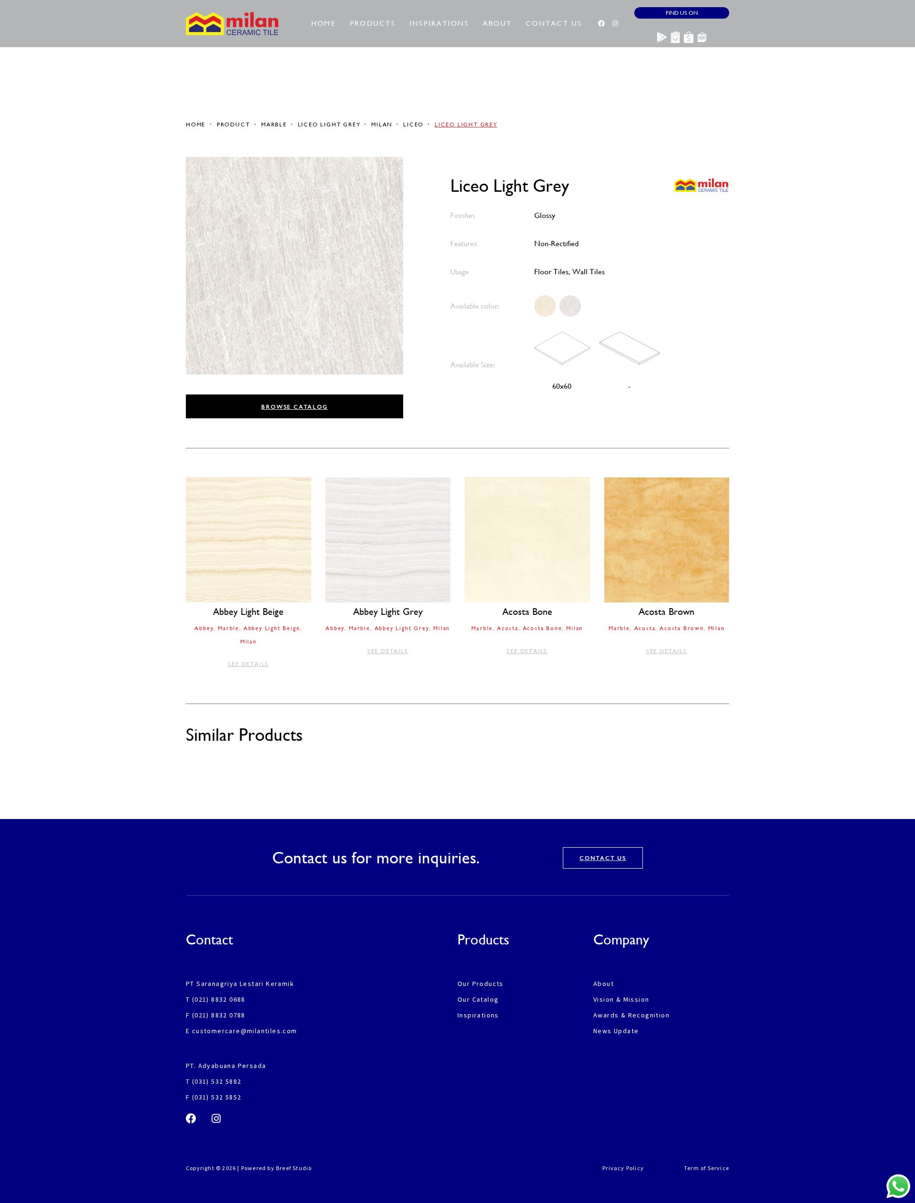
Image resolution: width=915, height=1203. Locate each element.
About (497, 23)
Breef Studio (294, 1168)
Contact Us (554, 23)
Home (323, 23)
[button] (294, 406)
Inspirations (439, 23)
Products (373, 23)
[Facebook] (601, 23)
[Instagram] (615, 23)
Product (233, 124)
